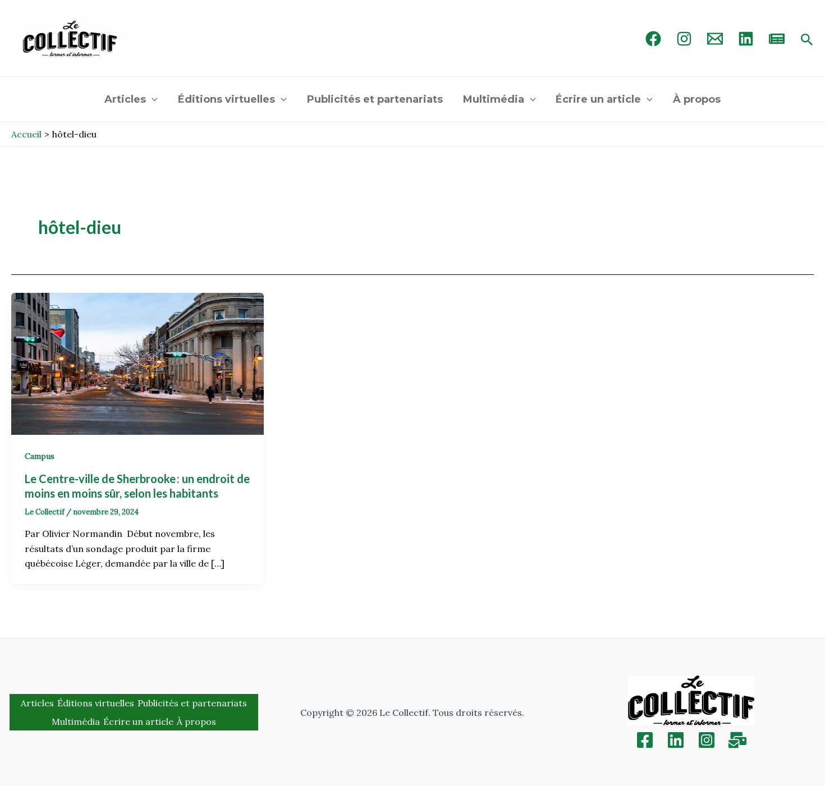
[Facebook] (653, 39)
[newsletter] (777, 39)
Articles (125, 99)
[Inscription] (737, 740)
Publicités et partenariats (375, 99)
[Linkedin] (676, 740)
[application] (152, 99)
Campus (39, 456)
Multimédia (493, 99)
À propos (697, 99)
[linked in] (746, 39)
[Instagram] (684, 39)
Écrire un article (598, 99)
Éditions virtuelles (226, 99)
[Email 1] (715, 39)
